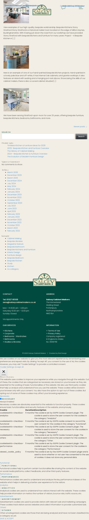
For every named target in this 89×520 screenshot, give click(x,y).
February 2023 (13, 214)
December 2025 (14, 175)
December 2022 (14, 219)
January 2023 (13, 217)
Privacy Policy (54, 333)
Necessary (8, 399)
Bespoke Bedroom (15, 258)
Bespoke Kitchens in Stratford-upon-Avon (23, 5)
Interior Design (13, 252)
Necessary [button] (4, 396)
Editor (82, 6)
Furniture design (14, 255)
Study (10, 263)
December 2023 (14, 194)
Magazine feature (15, 244)
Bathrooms (10, 339)
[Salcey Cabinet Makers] (42, 14)
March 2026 (12, 172)
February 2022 (13, 230)
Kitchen (10, 266)
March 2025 (12, 178)
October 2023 (13, 200)
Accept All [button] (19, 367)
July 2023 (11, 205)
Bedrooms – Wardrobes (15, 336)
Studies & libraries (13, 342)
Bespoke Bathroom (15, 246)
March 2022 (12, 228)
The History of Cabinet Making (20, 151)
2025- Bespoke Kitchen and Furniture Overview (28, 148)
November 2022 (14, 222)
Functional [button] (4, 463)
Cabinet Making (14, 238)
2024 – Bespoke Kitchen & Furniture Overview (27, 153)
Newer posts (80, 126)
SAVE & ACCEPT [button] (7, 518)
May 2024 (11, 186)
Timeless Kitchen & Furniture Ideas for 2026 (26, 145)
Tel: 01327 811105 (10, 299)
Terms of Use (54, 330)
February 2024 (13, 189)
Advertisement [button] (6, 496)
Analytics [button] (4, 485)
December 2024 (14, 180)
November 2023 (14, 197)
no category (13, 269)
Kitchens (8, 330)
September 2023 (14, 203)
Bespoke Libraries (15, 241)
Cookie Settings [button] (7, 367)
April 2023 (11, 211)
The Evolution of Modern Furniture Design (25, 156)
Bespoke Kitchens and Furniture (21, 249)
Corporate (9, 333)
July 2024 (11, 183)
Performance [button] (6, 474)
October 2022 (13, 225)
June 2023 (12, 208)
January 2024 (13, 191)
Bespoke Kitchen (14, 260)
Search (6, 132)
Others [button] (3, 507)
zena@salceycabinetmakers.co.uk (19, 302)
